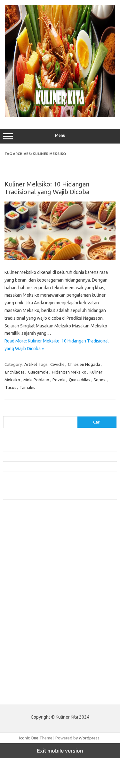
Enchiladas (15, 372)
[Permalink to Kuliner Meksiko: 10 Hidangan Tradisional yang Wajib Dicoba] (60, 258)
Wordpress (89, 738)
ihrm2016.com (20, 655)
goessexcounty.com (25, 550)
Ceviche (57, 364)
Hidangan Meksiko (69, 372)
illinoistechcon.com (24, 661)
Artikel (30, 364)
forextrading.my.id (24, 611)
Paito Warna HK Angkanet (27, 694)
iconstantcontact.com (26, 575)
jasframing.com (21, 587)
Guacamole (38, 372)
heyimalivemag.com (25, 642)
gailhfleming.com (22, 636)
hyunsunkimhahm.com (27, 648)
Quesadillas (79, 379)
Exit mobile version (60, 750)
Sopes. (99, 379)
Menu (60, 135)
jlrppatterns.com (22, 673)
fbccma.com (17, 538)
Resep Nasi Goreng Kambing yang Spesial (41, 494)
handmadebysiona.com (28, 556)
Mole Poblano (36, 379)
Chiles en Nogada (84, 364)
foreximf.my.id (20, 593)
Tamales (27, 387)
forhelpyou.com (21, 630)
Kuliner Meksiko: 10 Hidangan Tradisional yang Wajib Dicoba (46, 187)
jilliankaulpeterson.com (28, 667)
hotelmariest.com (23, 562)
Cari (7, 412)
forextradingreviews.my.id (31, 605)
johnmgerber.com (23, 679)
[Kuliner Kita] (60, 115)
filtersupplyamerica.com (29, 544)
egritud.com (17, 624)
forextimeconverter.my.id (30, 618)
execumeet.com (21, 531)
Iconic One (28, 738)
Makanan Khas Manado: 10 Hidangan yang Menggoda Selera (58, 466)
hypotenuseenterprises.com (33, 569)
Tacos (10, 387)
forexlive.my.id (20, 599)
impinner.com (19, 581)
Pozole (59, 379)
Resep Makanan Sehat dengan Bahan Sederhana (47, 456)
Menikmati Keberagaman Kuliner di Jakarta (42, 445)
